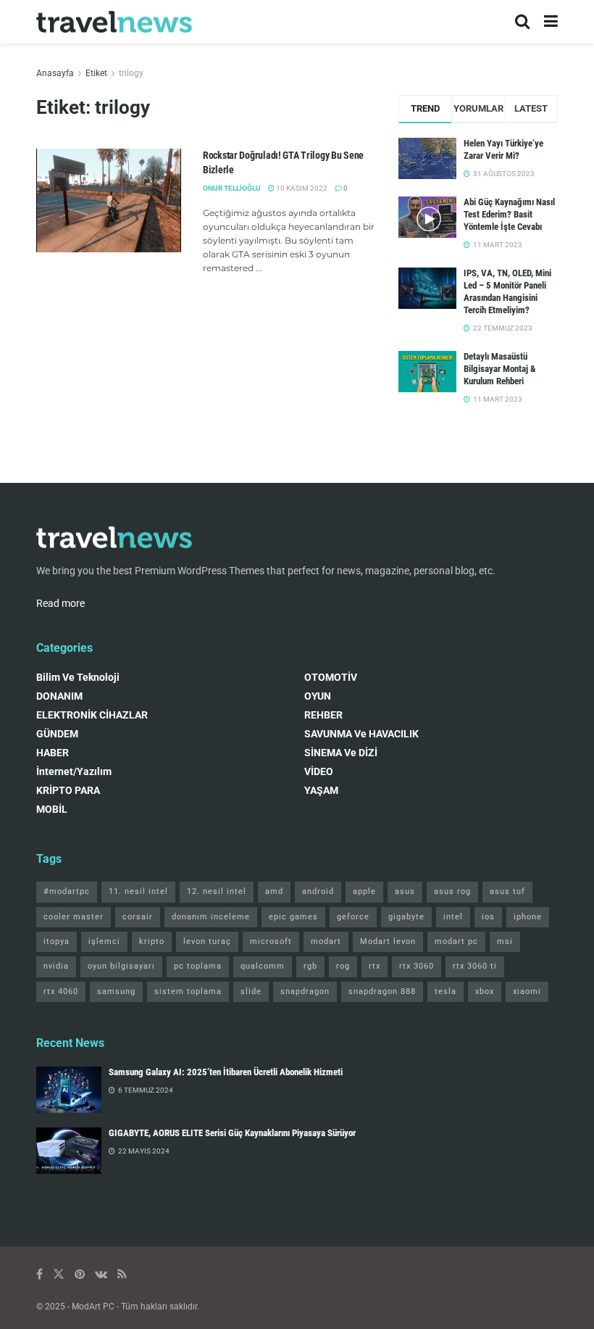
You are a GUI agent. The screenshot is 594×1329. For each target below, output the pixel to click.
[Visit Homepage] (114, 22)
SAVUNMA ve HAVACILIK (361, 734)
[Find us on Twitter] (58, 1274)
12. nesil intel (216, 891)
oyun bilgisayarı (121, 966)
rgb (310, 966)
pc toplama (198, 966)
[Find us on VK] (101, 1274)
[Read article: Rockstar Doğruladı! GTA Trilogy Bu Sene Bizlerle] (108, 200)
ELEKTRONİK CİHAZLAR (92, 715)
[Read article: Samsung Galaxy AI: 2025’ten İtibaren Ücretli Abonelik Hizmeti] (68, 1090)
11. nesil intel (138, 891)
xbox (484, 991)
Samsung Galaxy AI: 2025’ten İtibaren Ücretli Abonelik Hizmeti (226, 1072)
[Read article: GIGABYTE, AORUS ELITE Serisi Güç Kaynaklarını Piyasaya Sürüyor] (68, 1150)
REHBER (323, 715)
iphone (528, 917)
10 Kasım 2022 (301, 188)
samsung (116, 991)
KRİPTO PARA (68, 790)
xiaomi (527, 991)
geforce (353, 917)
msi (505, 941)
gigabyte (406, 917)
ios (488, 917)
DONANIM (59, 696)
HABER (52, 752)
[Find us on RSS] (122, 1274)
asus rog (452, 891)
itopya (56, 941)
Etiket (96, 73)
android (318, 891)
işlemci (104, 941)
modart (326, 941)
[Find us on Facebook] (39, 1274)
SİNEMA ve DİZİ (340, 752)
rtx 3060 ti (475, 966)
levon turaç (207, 941)
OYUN (317, 696)
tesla (445, 991)
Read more (60, 603)
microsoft (271, 941)
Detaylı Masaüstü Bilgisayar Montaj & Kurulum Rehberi (500, 368)
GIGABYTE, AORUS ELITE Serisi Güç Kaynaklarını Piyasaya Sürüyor (232, 1132)
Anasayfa (55, 73)
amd (274, 891)
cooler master (73, 917)
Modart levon (388, 941)
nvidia (56, 966)
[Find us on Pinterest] (80, 1274)
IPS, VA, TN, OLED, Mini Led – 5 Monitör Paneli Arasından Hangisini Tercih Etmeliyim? (507, 291)
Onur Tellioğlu (232, 188)
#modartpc (66, 891)
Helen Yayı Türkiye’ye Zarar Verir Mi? (503, 149)
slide (251, 991)
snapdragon (305, 991)
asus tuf (507, 891)
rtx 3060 (416, 966)
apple (364, 891)
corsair (137, 917)
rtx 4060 (60, 991)
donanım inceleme (211, 917)
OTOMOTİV (330, 677)
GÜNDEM (57, 734)
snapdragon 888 (382, 991)
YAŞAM (321, 790)
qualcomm (262, 966)
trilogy (131, 73)
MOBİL (51, 809)
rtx (374, 966)
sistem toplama (188, 991)
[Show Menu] (551, 22)
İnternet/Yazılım (74, 771)
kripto (151, 941)
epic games (293, 917)
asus (405, 891)
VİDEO (318, 771)
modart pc (456, 941)
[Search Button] (522, 22)
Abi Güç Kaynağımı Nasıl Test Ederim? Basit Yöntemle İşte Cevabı (509, 214)
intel (453, 917)
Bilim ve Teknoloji (78, 677)
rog (343, 966)
